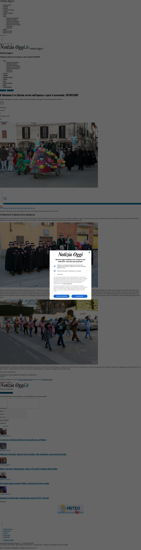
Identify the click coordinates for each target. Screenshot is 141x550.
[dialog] (70, 275)
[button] (70, 274)
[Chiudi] (89, 252)
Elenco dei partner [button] (67, 283)
